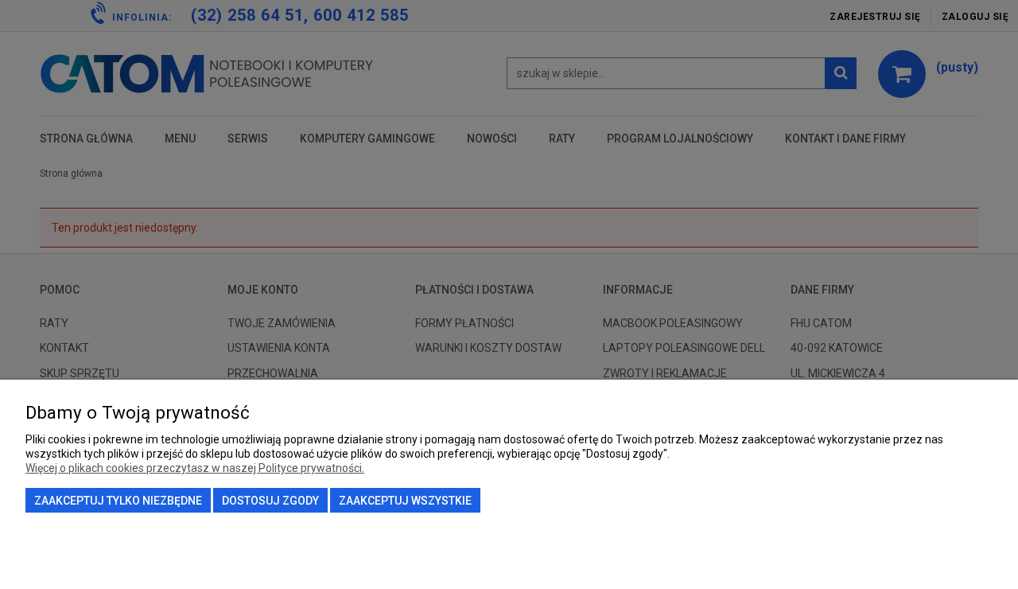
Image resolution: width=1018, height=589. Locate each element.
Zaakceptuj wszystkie (405, 500)
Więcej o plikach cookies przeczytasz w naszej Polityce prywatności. (194, 468)
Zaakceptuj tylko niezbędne (118, 500)
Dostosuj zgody (270, 500)
